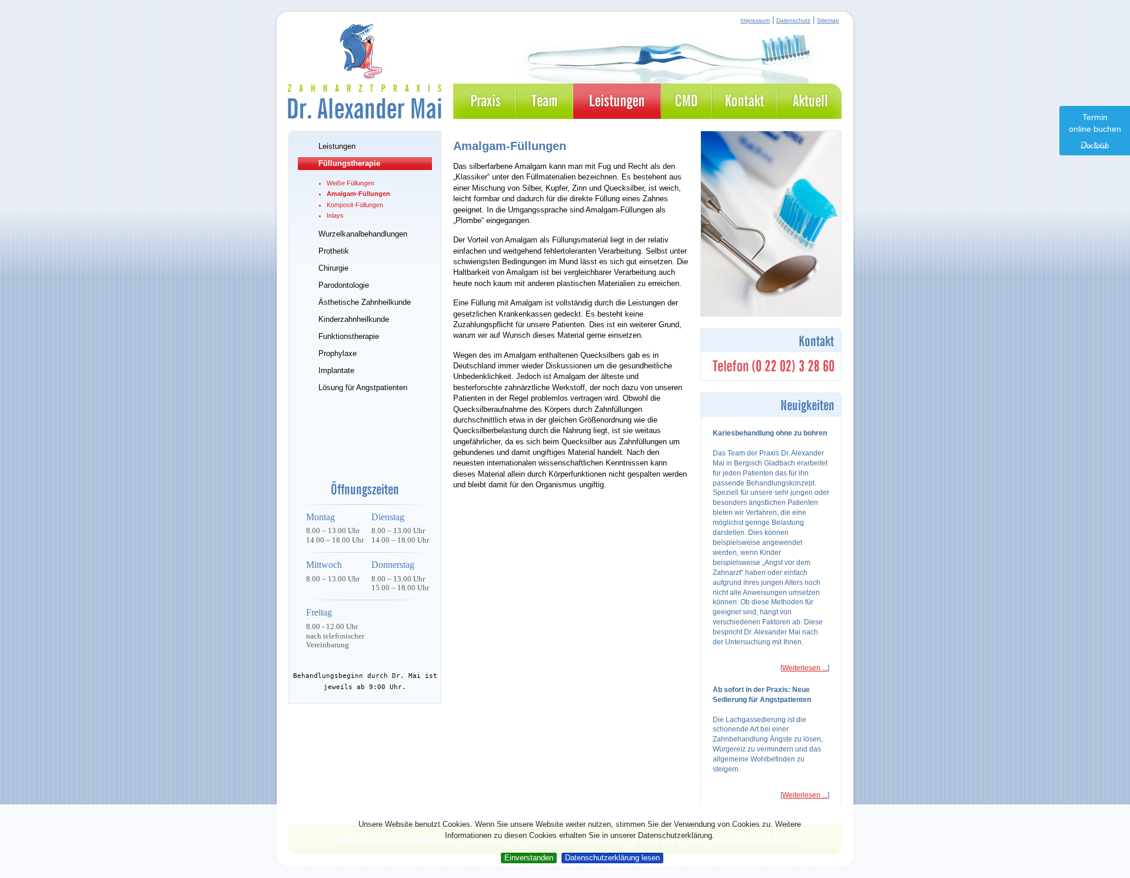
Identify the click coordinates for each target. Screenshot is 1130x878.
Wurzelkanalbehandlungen (362, 234)
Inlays (335, 215)
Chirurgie (333, 268)
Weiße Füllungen (350, 183)
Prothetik (333, 251)
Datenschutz (793, 20)
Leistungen (336, 146)
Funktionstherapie (348, 336)
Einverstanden (528, 857)
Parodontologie (343, 285)
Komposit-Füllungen (355, 204)
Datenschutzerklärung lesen (612, 857)
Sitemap (828, 20)
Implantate (336, 370)
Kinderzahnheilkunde (353, 319)
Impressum (755, 20)
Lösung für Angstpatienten (362, 387)
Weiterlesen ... (804, 668)
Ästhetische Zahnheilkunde (364, 302)
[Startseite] (364, 113)
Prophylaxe (337, 353)
